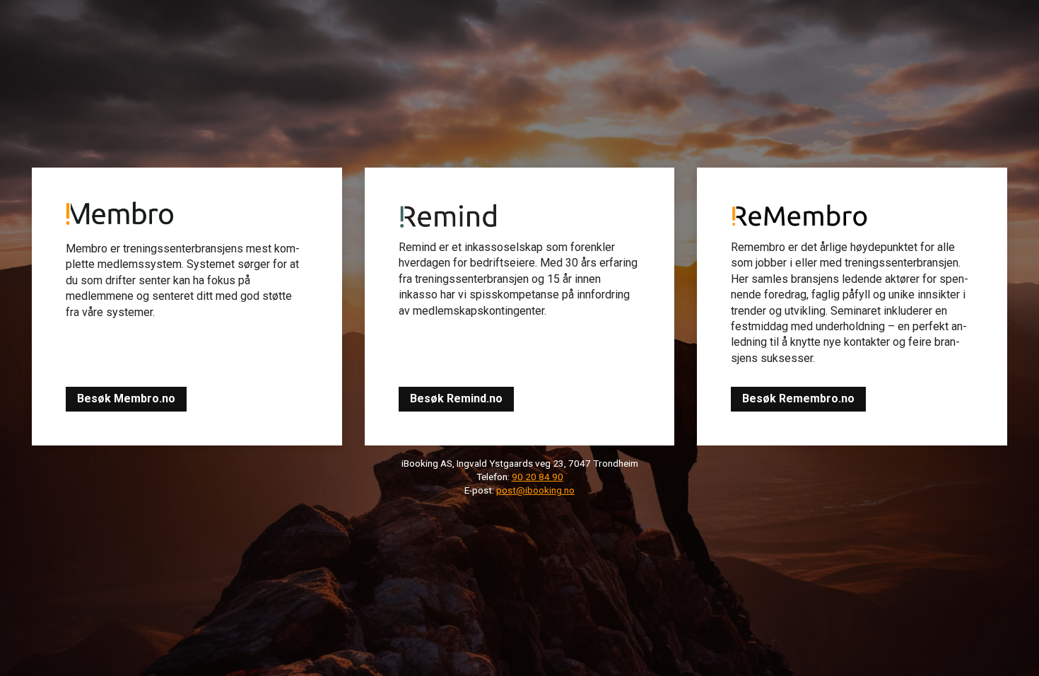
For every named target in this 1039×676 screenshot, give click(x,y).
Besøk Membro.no (126, 398)
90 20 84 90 (537, 476)
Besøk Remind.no (456, 398)
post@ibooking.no (535, 490)
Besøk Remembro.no (798, 398)
